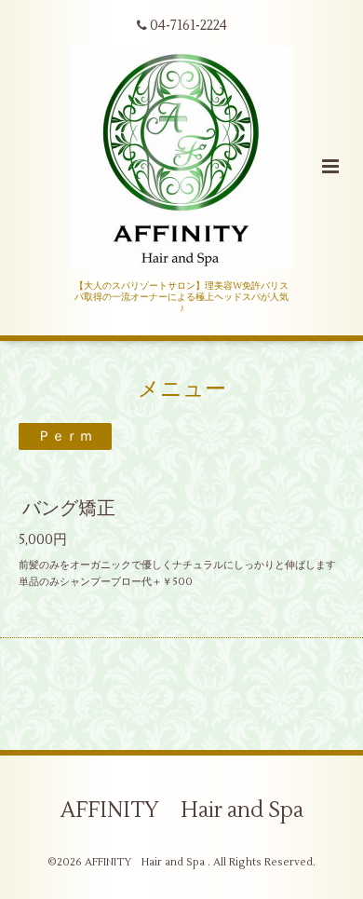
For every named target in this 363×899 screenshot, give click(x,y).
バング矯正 (68, 508)
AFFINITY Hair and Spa (181, 810)
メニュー (182, 388)
